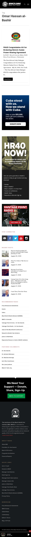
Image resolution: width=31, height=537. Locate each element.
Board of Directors (7, 450)
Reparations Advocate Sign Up (12, 195)
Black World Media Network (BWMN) (12, 316)
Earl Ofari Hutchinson (8, 361)
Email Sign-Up (6, 475)
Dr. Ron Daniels (6, 350)
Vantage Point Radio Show (9, 487)
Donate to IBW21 (6, 469)
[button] (28, 4)
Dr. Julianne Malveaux (8, 354)
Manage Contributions (8, 472)
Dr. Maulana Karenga (8, 357)
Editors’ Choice (6, 517)
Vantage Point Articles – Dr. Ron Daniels (13, 323)
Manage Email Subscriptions (10, 478)
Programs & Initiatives (8, 453)
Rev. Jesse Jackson (7, 364)
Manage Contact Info (8, 481)
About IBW (5, 444)
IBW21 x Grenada (7, 319)
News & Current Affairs (16, 55)
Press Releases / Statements (15, 57)
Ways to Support (16, 396)
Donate (6, 184)
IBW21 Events (5, 508)
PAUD (7, 55)
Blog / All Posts (6, 520)
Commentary (5, 514)
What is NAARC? (8, 186)
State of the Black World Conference (12, 329)
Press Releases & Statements (10, 305)
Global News (5, 511)
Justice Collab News (7, 336)
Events (4, 309)
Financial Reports (7, 456)
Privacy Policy (6, 496)
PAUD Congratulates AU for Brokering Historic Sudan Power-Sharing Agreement (15, 50)
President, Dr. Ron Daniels (9, 447)
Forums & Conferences (10, 191)
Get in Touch (5, 466)
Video (3, 312)
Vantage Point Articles (8, 490)
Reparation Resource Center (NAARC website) (15, 340)
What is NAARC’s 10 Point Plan (12, 189)
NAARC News (8, 193)
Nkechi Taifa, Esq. (7, 368)
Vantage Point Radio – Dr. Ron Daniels (12, 326)
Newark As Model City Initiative (11, 333)
